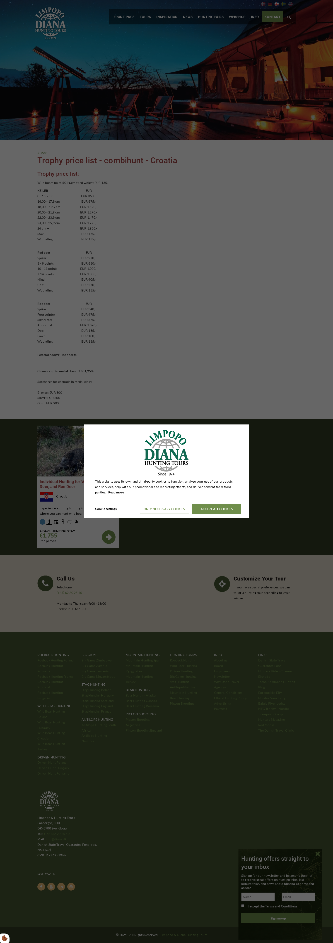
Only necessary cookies (164, 509)
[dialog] (166, 471)
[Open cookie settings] (5, 938)
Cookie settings (106, 509)
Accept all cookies (216, 509)
